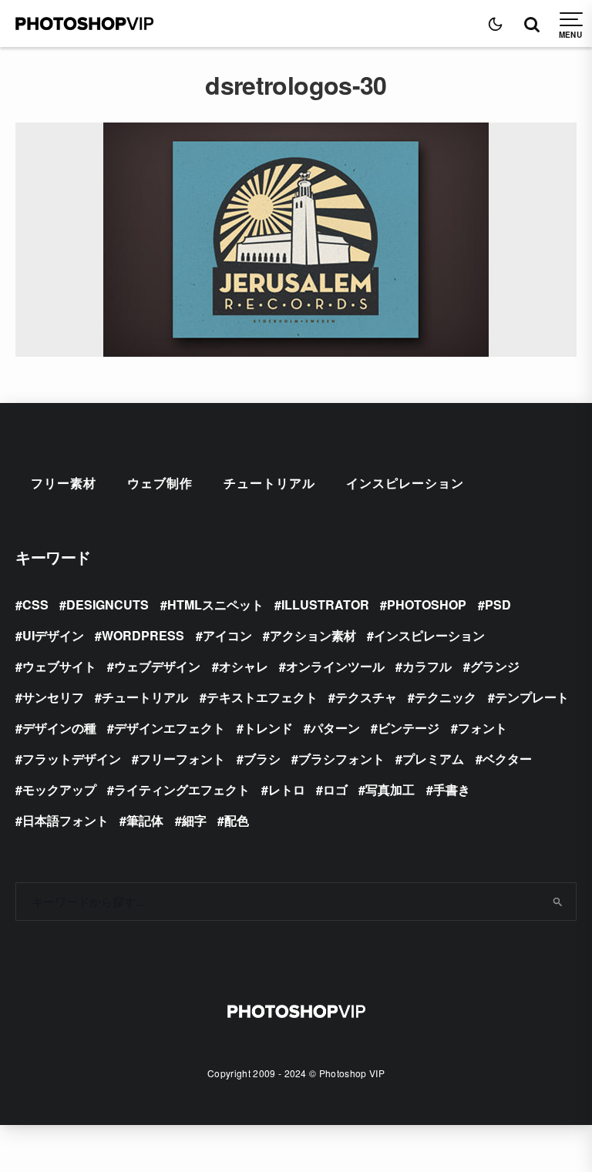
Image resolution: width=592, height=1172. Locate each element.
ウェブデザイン (157, 666)
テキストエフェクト (262, 697)
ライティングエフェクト (182, 789)
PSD (498, 604)
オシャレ (243, 666)
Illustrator (325, 604)
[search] (558, 901)
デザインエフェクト (169, 728)
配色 (236, 820)
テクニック (445, 697)
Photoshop (426, 604)
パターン (335, 728)
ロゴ (335, 789)
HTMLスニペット (215, 604)
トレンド (268, 728)
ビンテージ (408, 728)
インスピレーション (405, 483)
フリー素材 (63, 483)
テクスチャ (366, 697)
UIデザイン (53, 635)
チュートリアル (269, 483)
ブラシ (262, 758)
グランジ (495, 666)
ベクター (507, 758)
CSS (35, 604)
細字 (194, 820)
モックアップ (59, 789)
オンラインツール (335, 666)
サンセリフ (53, 697)
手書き (451, 789)
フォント (482, 728)
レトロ (286, 789)
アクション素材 (313, 635)
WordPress (143, 635)
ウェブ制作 (160, 483)
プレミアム (433, 758)
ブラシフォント (341, 758)
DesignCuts (107, 604)
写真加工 (390, 789)
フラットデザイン (71, 758)
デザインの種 (59, 728)
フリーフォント (182, 758)
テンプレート (532, 697)
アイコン (227, 635)
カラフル (427, 666)
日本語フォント (65, 820)
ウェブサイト (59, 666)
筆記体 (144, 820)
